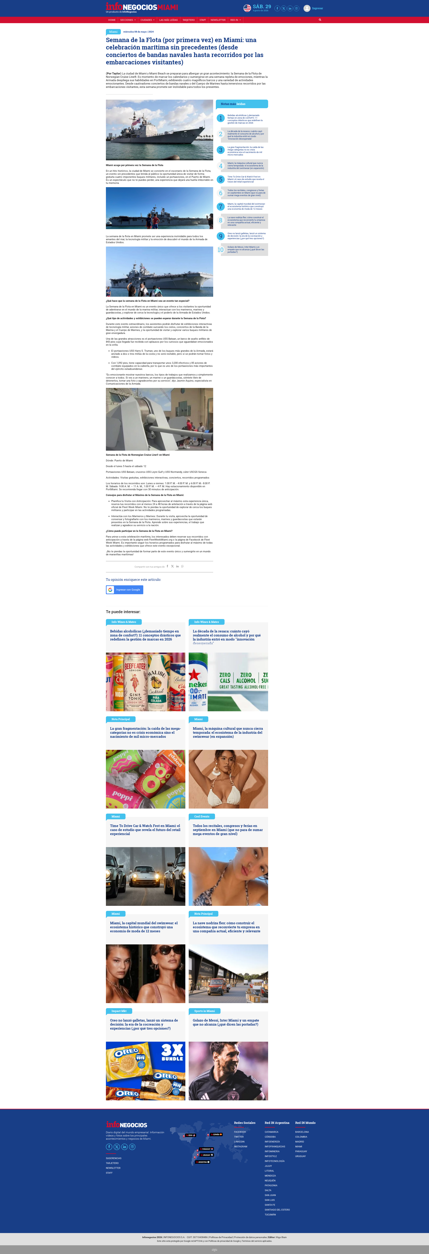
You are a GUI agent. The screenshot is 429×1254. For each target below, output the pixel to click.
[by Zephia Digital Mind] (214, 1249)
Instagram (240, 1146)
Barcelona (302, 1132)
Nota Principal (121, 719)
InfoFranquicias (275, 1146)
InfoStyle (271, 1156)
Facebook (240, 1132)
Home (111, 19)
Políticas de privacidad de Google (224, 1241)
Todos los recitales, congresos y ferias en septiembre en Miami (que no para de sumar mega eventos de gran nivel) (246, 193)
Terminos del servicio (252, 1241)
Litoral (269, 1170)
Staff (203, 19)
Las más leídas (168, 19)
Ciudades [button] (147, 19)
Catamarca (271, 1132)
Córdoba (270, 1136)
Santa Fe (270, 1205)
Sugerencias (113, 1158)
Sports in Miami (204, 1011)
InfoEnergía (272, 1141)
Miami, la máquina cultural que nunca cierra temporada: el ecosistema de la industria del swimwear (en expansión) (246, 165)
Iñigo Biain (281, 1237)
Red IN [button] (234, 19)
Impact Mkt (119, 1011)
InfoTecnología (275, 1161)
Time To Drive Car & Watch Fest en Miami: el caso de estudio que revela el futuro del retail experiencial (246, 179)
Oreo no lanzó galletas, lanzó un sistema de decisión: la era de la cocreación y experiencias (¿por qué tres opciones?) (247, 236)
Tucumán (270, 1214)
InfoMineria (272, 1151)
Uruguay (300, 1156)
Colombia (301, 1136)
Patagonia (271, 1185)
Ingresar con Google (128, 589)
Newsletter (218, 19)
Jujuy (268, 1166)
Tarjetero (189, 19)
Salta (268, 1190)
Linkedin (239, 1141)
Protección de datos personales (250, 1237)
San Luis (270, 1200)
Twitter (239, 1136)
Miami (113, 31)
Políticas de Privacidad (221, 1237)
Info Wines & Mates (124, 622)
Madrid (299, 1141)
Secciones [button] (127, 19)
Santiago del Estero (277, 1209)
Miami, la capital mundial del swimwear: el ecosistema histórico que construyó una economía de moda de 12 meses (246, 206)
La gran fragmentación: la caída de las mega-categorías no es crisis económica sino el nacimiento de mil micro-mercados (246, 151)
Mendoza (270, 1175)
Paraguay (301, 1151)
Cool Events (201, 816)
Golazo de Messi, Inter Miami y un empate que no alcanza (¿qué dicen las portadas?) (246, 249)
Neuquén (270, 1180)
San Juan (270, 1195)
